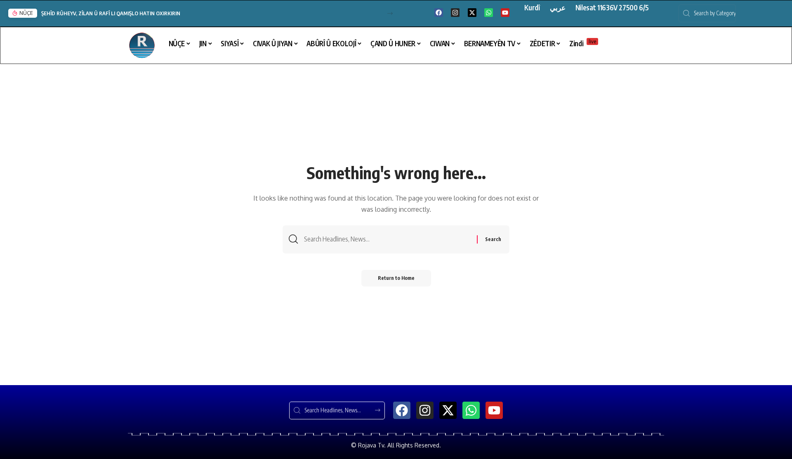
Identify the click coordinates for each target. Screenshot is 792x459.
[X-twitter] (472, 12)
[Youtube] (505, 12)
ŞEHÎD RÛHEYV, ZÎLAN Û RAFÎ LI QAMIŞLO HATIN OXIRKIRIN (110, 13)
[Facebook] (438, 12)
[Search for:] (387, 239)
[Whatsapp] (488, 12)
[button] (390, 13)
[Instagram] (455, 12)
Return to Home (396, 278)
